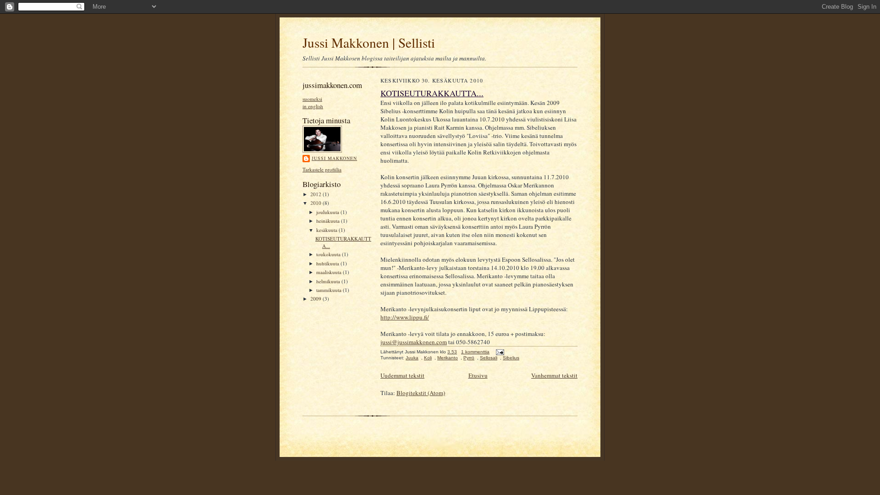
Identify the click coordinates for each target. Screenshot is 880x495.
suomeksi (312, 98)
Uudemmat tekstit (402, 375)
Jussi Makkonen (334, 158)
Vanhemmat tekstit (554, 375)
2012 (316, 194)
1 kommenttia (475, 351)
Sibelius (511, 357)
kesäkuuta (327, 229)
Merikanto (447, 357)
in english (312, 106)
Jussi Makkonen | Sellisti (368, 42)
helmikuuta (328, 281)
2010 (316, 202)
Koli (428, 357)
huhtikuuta (328, 263)
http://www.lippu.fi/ (404, 317)
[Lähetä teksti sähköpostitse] (499, 351)
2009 (316, 298)
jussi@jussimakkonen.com (413, 342)
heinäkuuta (328, 220)
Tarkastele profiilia (321, 169)
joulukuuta (328, 212)
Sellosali (488, 357)
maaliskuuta (329, 272)
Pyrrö (468, 357)
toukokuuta (329, 254)
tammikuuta (329, 289)
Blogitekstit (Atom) (420, 393)
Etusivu (478, 375)
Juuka (412, 357)
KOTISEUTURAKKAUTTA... (432, 93)
